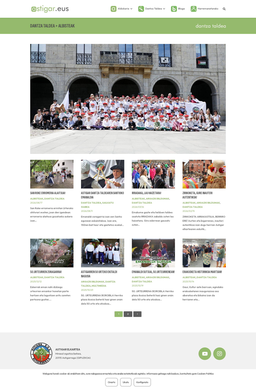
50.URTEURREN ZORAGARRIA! (46, 272)
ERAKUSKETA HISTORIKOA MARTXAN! (202, 272)
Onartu (111, 382)
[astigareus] (49, 9)
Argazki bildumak (157, 198)
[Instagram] (219, 353)
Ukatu (126, 382)
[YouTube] (205, 353)
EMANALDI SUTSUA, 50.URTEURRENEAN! (153, 272)
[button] (131, 8)
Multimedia (99, 285)
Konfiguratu (142, 382)
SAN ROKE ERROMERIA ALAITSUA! (47, 193)
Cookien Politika (205, 373)
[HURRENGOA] (137, 314)
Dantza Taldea (54, 198)
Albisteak (36, 198)
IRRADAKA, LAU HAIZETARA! (146, 193)
